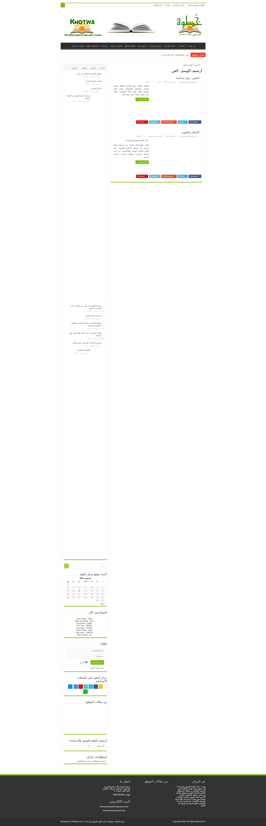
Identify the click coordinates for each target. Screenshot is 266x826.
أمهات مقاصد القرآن (93, 81)
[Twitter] (93, 5)
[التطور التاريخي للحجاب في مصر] (104, 73)
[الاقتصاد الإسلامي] (99, 453)
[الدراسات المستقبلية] (104, 315)
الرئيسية (200, 45)
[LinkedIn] (90, 5)
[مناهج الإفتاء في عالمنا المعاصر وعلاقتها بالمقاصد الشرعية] (104, 323)
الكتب (159, 82)
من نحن (192, 46)
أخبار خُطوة (158, 5)
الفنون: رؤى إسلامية (187, 77)
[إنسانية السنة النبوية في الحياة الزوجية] (99, 199)
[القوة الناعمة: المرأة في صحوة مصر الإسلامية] (166, 787)
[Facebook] (96, 5)
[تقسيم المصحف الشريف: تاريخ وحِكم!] (104, 343)
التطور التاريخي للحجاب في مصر (89, 74)
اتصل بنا (167, 5)
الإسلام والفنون (190, 132)
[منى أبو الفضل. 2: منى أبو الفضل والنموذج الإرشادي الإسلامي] (158, 787)
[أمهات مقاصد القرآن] (104, 81)
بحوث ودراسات (155, 46)
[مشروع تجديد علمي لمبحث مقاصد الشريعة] (98, 718)
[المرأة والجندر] (104, 88)
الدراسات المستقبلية (93, 316)
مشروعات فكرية (116, 46)
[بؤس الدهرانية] (149, 787)
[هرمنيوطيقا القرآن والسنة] (85, 709)
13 (79, 591)
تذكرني (82, 662)
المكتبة (182, 46)
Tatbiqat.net (77, 821)
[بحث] (63, 5)
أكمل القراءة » (142, 99)
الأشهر (93, 68)
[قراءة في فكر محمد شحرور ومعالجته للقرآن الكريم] (72, 718)
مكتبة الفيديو (170, 46)
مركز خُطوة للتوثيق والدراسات (188, 82)
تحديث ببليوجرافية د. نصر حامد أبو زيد (175, 55)
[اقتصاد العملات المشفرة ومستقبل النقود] (162, 787)
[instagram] (85, 5)
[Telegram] (82, 5)
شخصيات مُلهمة (92, 46)
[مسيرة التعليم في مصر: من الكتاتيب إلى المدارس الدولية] (104, 306)
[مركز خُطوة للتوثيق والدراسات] (190, 24)
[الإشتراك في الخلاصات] (111, 70)
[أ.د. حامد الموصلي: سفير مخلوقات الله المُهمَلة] (85, 728)
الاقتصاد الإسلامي (83, 350)
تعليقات (84, 68)
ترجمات (104, 46)
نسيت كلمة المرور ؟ (96, 668)
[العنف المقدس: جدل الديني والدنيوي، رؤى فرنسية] (104, 333)
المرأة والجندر (96, 88)
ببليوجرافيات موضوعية (155, 136)
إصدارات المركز (78, 46)
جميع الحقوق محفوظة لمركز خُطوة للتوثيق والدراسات (104, 821)
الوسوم (74, 68)
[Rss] (98, 5)
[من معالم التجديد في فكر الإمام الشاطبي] (72, 709)
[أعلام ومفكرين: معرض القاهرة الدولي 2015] (145, 787)
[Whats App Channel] (79, 5)
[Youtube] (88, 5)
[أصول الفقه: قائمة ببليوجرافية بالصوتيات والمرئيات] (98, 709)
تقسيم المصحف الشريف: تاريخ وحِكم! (87, 343)
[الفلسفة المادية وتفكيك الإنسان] (154, 787)
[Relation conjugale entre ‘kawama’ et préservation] (85, 718)
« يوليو (103, 603)
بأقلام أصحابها (130, 46)
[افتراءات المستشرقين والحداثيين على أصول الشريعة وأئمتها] (72, 728)
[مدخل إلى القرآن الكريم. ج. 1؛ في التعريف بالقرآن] (98, 725)
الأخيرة (102, 68)
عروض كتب (141, 46)
